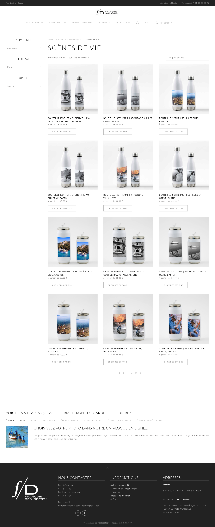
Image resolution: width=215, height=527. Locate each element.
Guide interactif (119, 485)
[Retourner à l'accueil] (107, 12)
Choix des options (62, 132)
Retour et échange (120, 495)
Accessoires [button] (123, 22)
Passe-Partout (57, 22)
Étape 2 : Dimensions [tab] (43, 420)
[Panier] (146, 22)
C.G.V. (113, 499)
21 (136, 373)
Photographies (75, 39)
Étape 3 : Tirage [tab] (70, 420)
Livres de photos (82, 22)
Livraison (115, 492)
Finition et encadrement (123, 488)
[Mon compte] (137, 22)
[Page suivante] (140, 373)
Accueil (51, 39)
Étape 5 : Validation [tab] (119, 420)
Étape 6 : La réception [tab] (149, 420)
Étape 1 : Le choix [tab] (15, 420)
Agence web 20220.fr (122, 523)
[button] (107, 467)
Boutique (62, 39)
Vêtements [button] (104, 22)
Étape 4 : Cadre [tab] (93, 420)
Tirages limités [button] (34, 22)
